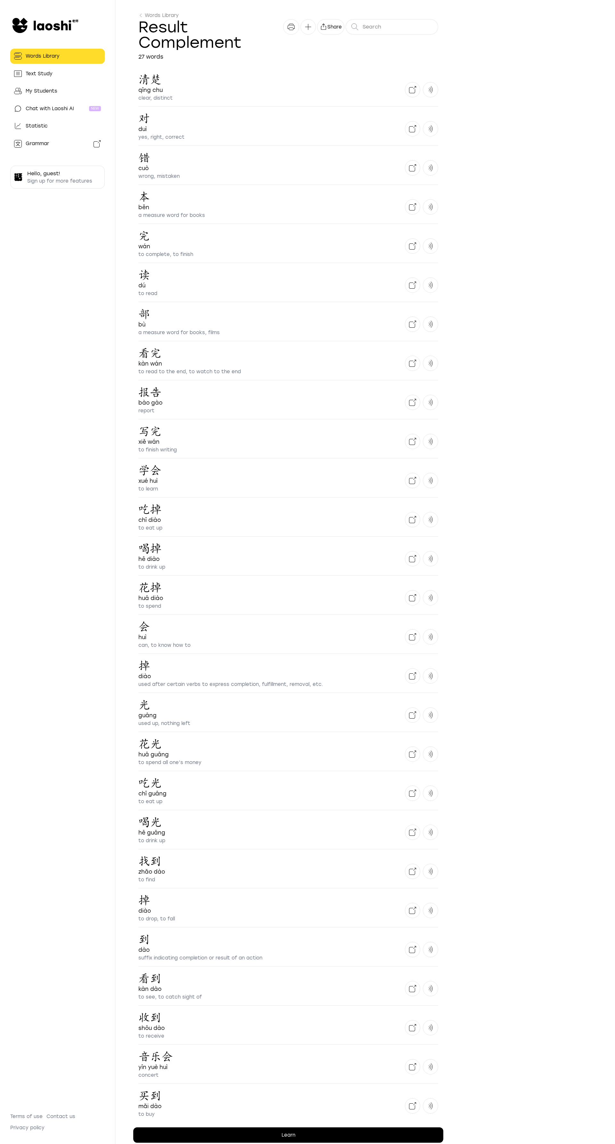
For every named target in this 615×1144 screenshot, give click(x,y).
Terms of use (26, 1116)
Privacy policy (27, 1128)
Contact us (60, 1116)
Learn (288, 1135)
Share (334, 27)
